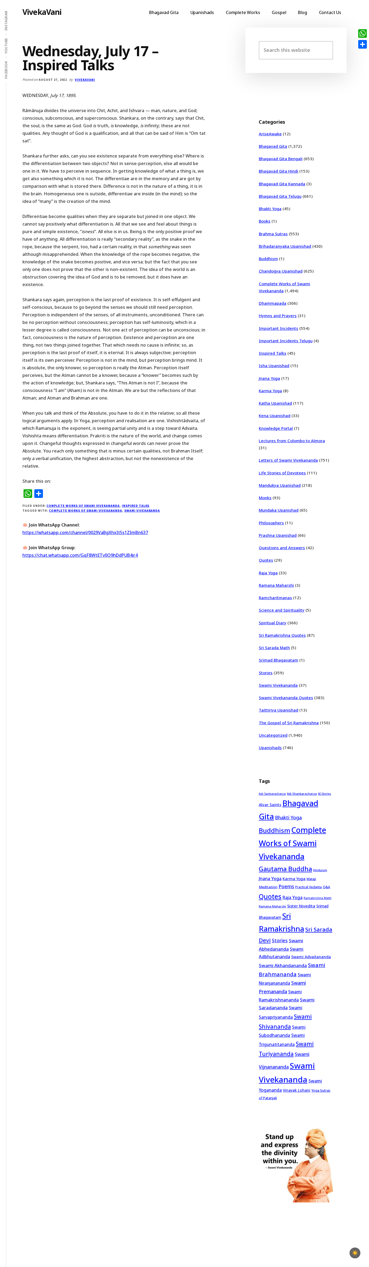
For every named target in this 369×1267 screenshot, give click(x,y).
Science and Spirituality (281, 610)
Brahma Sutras (273, 233)
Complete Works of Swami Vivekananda (83, 506)
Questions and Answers (282, 547)
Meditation (268, 886)
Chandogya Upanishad (281, 271)
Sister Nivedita (301, 906)
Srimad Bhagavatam (278, 660)
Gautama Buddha (285, 868)
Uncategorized (273, 735)
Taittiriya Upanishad (278, 710)
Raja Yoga (268, 572)
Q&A (326, 886)
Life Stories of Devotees (282, 472)
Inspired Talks (135, 506)
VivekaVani (42, 12)
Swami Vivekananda (142, 510)
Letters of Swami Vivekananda (288, 460)
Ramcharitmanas (275, 597)
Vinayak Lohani (296, 1090)
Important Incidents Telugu (286, 340)
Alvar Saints (270, 804)
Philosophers (271, 522)
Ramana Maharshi (276, 585)
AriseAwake (270, 133)
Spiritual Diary (272, 622)
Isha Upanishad (274, 365)
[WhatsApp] (362, 33)
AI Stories (324, 794)
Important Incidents (278, 328)
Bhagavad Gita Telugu (280, 196)
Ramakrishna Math (317, 898)
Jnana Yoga (269, 378)
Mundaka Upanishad (278, 510)
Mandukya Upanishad (280, 485)
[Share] (362, 44)
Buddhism (268, 258)
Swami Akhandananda (283, 965)
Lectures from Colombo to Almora (292, 440)
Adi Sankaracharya (272, 794)
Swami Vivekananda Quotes (286, 697)
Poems (286, 886)
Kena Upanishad (274, 415)
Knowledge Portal (276, 428)
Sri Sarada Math (274, 647)
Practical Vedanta (308, 887)
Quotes (266, 560)
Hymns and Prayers (278, 315)
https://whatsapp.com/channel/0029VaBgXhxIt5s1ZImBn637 (85, 532)
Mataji (311, 879)
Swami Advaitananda (311, 956)
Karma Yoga (270, 390)
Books (264, 221)
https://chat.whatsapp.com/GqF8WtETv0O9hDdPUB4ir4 (80, 555)
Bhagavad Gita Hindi (278, 171)
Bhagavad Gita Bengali (281, 158)
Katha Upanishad (275, 403)
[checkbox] (355, 1253)
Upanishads (270, 747)
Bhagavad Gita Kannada (282, 183)
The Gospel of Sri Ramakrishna (289, 722)
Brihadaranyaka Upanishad (285, 246)
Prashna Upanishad (278, 535)
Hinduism (320, 870)
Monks (265, 497)
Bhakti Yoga (270, 208)
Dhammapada (272, 303)
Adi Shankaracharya (302, 794)
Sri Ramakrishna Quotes (282, 635)
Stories (266, 672)
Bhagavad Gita (273, 146)
